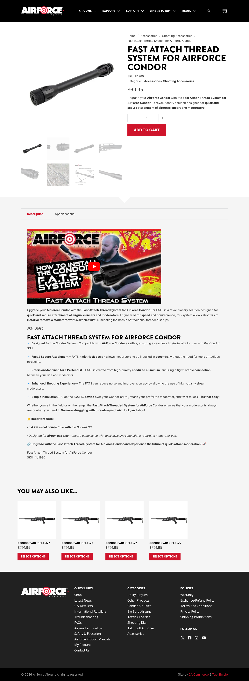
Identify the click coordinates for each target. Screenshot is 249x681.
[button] (116, 38)
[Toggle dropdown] (95, 11)
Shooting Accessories (177, 36)
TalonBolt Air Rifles (140, 628)
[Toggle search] (209, 11)
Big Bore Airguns (139, 611)
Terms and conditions (196, 606)
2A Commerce (199, 674)
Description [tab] (35, 214)
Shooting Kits (136, 622)
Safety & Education (87, 633)
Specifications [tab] (65, 214)
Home (131, 36)
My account (82, 645)
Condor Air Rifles (139, 606)
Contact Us (82, 650)
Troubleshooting (86, 617)
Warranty (187, 595)
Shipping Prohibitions (196, 617)
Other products (138, 600)
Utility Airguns (137, 595)
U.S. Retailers (83, 606)
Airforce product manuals (92, 639)
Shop (78, 595)
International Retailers (90, 611)
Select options (33, 556)
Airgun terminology (88, 628)
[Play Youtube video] (94, 266)
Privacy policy (189, 611)
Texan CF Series (138, 617)
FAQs (78, 622)
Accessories (148, 36)
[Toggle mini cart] (225, 11)
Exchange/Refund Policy (197, 600)
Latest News (83, 600)
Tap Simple (220, 674)
